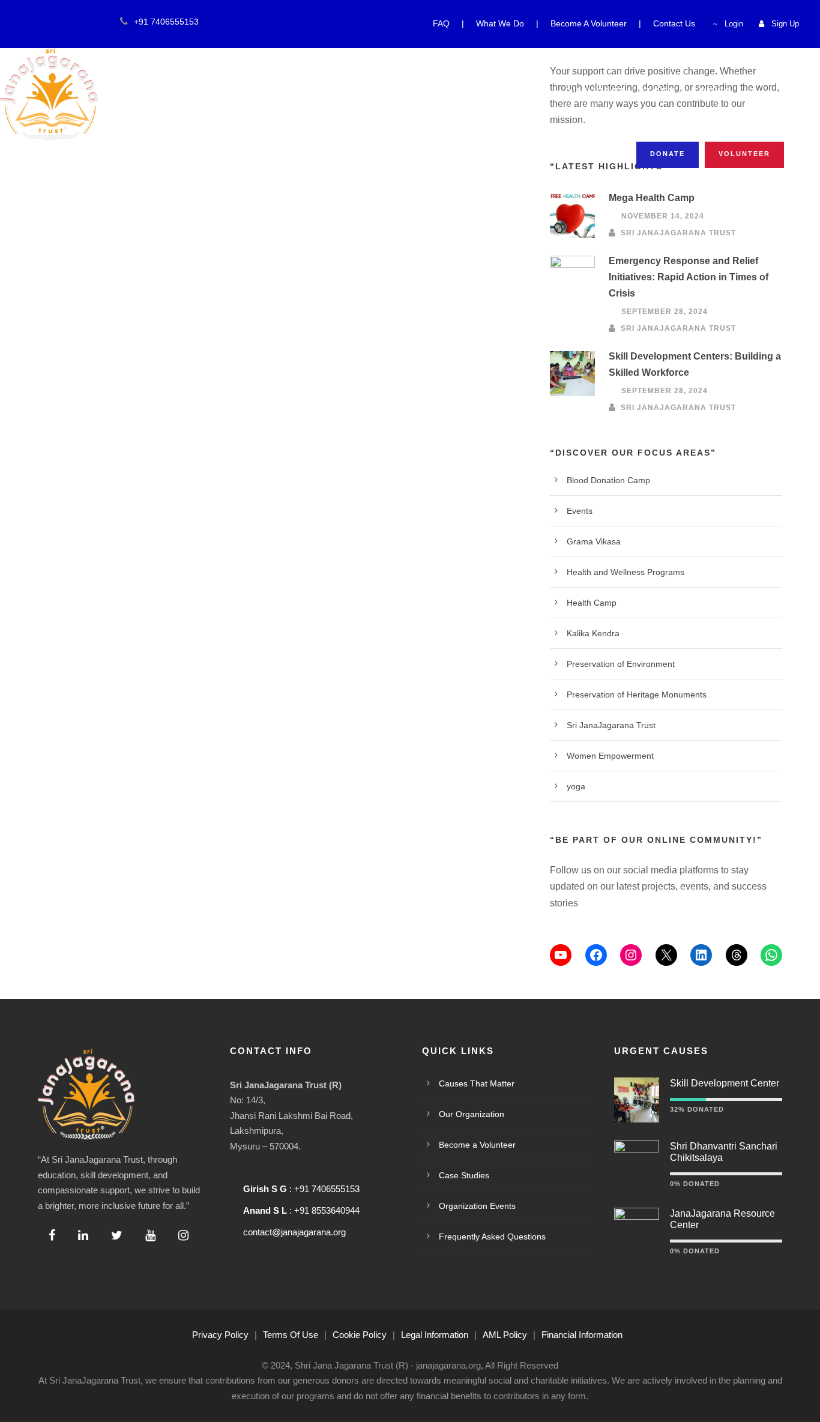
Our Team (511, 91)
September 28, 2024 (664, 311)
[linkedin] (43, 21)
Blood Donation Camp (608, 480)
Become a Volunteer (477, 1144)
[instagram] (98, 21)
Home (150, 91)
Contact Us (674, 23)
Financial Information (582, 1335)
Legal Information (434, 1335)
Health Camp (592, 602)
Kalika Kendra (593, 633)
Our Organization (400, 91)
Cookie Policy (360, 1335)
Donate (667, 153)
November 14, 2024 (662, 216)
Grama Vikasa (594, 541)
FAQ (441, 23)
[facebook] (24, 21)
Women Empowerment (610, 756)
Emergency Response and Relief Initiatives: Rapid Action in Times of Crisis (688, 277)
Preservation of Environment (621, 664)
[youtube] (80, 21)
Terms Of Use (290, 1335)
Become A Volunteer (588, 23)
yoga (576, 786)
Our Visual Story (620, 91)
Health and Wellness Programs (625, 572)
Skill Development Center (724, 1083)
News (716, 91)
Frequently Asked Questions (492, 1236)
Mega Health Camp (652, 198)
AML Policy (505, 1335)
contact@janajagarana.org (294, 1232)
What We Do (500, 23)
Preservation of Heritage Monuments (637, 694)
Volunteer (744, 153)
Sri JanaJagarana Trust (678, 233)
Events (579, 511)
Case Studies (464, 1175)
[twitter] (61, 21)
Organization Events (477, 1206)
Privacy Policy (220, 1335)
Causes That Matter (254, 91)
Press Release (192, 116)
